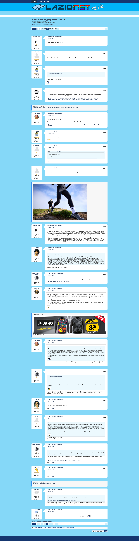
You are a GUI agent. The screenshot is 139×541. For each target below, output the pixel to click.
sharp (37, 399)
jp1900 (37, 489)
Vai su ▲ (106, 539)
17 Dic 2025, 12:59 (50, 227)
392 (50, 28)
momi (37, 247)
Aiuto (92, 539)
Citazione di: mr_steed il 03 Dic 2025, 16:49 (55, 151)
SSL (37, 416)
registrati (52, 12)
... (40, 28)
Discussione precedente (37, 24)
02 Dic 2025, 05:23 (50, 68)
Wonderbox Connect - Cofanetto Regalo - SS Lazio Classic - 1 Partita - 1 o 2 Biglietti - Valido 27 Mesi (55, 107)
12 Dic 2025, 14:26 (50, 169)
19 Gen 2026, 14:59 (50, 491)
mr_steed (37, 113)
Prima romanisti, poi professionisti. (47, 20)
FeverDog (37, 467)
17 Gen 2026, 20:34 (50, 342)
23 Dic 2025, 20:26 (50, 275)
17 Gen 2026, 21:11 (50, 418)
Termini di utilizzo (99, 539)
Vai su (34, 523)
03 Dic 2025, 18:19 (50, 133)
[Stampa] (106, 29)
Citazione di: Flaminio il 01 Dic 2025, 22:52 (55, 73)
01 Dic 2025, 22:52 (50, 53)
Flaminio (37, 52)
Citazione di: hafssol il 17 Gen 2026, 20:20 (55, 376)
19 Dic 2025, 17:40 (50, 249)
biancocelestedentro (37, 274)
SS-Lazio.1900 (37, 167)
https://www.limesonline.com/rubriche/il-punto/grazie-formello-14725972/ (64, 460)
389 (42, 28)
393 (52, 28)
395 (56, 28)
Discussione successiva (48, 24)
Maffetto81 (37, 145)
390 (45, 28)
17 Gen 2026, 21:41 (50, 469)
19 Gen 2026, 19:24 (50, 511)
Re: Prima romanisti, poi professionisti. (54, 273)
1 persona (52, 462)
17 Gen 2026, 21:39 (50, 446)
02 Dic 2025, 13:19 (50, 90)
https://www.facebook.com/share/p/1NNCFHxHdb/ (58, 281)
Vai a (90, 531)
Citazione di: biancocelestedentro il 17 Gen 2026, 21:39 (57, 496)
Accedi (48, 12)
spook (37, 88)
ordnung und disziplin (37, 37)
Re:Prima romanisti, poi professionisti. (54, 36)
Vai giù (34, 28)
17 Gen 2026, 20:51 (50, 372)
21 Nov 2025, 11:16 (50, 38)
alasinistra (37, 509)
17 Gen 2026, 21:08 (50, 401)
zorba (37, 67)
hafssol (37, 288)
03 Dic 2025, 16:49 (50, 115)
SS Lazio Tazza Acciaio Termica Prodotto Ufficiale (44, 483)
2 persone (52, 408)
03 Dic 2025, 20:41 (50, 147)
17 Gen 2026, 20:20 (50, 290)
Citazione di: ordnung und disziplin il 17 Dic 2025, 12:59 (57, 254)
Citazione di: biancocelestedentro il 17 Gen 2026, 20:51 (57, 451)
